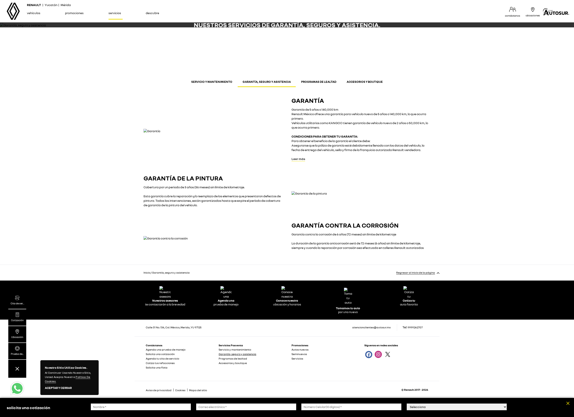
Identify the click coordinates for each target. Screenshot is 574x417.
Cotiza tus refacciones (160, 363)
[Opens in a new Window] (368, 354)
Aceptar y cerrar (58, 388)
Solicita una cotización (160, 354)
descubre (152, 13)
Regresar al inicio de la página (415, 272)
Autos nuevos (300, 349)
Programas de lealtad (318, 81)
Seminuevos (299, 354)
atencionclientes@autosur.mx (371, 327)
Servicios (115, 13)
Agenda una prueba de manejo (165, 349)
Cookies (180, 390)
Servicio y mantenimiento (211, 81)
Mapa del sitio (198, 390)
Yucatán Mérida (49, 5)
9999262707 (415, 327)
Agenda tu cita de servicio (162, 358)
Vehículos (33, 13)
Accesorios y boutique (365, 81)
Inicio (147, 272)
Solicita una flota (156, 367)
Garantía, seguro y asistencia (267, 81)
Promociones (74, 13)
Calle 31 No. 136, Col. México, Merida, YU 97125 (174, 327)
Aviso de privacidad (159, 390)
